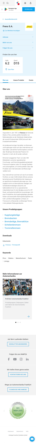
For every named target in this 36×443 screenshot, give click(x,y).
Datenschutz (19, 431)
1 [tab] (15, 322)
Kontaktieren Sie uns (18, 374)
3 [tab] (20, 322)
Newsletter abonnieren (18, 344)
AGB (27, 431)
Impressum (11, 431)
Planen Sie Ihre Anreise (18, 389)
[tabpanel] (17, 299)
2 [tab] (18, 322)
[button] (18, 37)
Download (28, 9)
